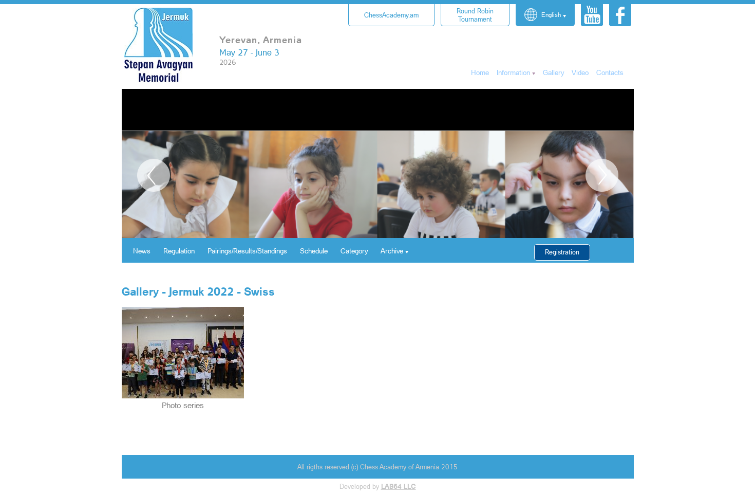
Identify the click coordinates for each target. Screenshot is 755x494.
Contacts (610, 72)
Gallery (553, 72)
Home (480, 72)
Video (580, 72)
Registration (562, 252)
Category (354, 250)
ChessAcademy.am (391, 15)
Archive (392, 250)
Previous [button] (153, 175)
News (141, 250)
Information (513, 72)
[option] (378, 205)
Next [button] (602, 175)
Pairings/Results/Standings (247, 250)
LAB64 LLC (398, 486)
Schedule (314, 250)
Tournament (475, 15)
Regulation (179, 250)
